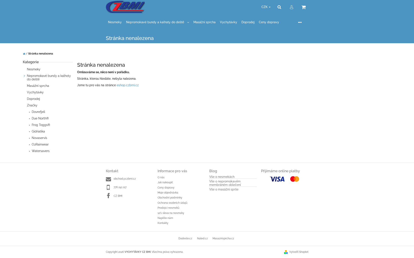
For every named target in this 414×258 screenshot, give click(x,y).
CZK (264, 7)
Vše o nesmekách (221, 177)
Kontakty (163, 223)
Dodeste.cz (185, 238)
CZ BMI (118, 195)
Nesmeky (34, 69)
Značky (32, 105)
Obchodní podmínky (170, 197)
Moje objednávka (168, 192)
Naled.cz (202, 238)
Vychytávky (36, 92)
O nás (161, 177)
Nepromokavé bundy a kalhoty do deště (49, 77)
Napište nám (165, 218)
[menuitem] (115, 22)
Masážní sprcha (38, 86)
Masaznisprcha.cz (223, 238)
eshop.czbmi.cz (128, 85)
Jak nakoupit (165, 182)
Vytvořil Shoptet (298, 251)
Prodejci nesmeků (168, 207)
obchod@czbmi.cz (125, 178)
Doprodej (33, 99)
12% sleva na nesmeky (171, 213)
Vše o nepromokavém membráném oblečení (225, 183)
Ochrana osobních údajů (172, 202)
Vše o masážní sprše (223, 189)
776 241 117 (120, 187)
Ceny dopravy (166, 187)
